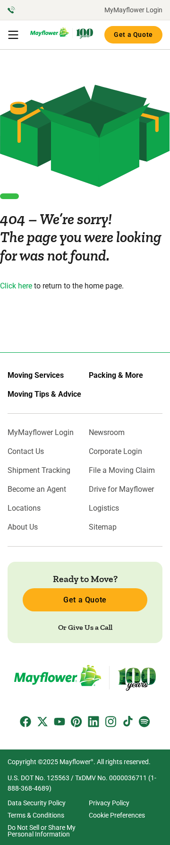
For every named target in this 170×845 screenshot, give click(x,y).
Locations (24, 508)
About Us (23, 527)
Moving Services (36, 375)
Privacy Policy (109, 803)
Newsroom (107, 432)
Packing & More (116, 375)
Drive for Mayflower (121, 489)
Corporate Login (115, 451)
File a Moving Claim (122, 470)
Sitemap (103, 527)
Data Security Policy (37, 803)
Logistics (104, 508)
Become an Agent (37, 489)
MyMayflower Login (133, 10)
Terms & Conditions (36, 815)
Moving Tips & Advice (44, 394)
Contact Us (26, 451)
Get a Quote (133, 34)
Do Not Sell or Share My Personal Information (42, 830)
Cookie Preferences (117, 815)
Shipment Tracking (39, 470)
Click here (16, 285)
